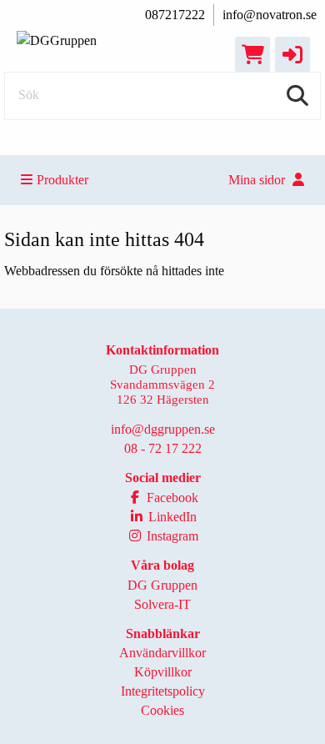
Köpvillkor (163, 672)
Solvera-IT (162, 604)
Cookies (162, 710)
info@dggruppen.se (163, 429)
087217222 (175, 15)
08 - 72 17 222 (163, 448)
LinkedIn (171, 517)
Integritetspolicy (163, 691)
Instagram (170, 536)
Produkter (62, 180)
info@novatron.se (269, 15)
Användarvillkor (162, 653)
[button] (292, 54)
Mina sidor (258, 180)
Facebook (170, 497)
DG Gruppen (163, 585)
